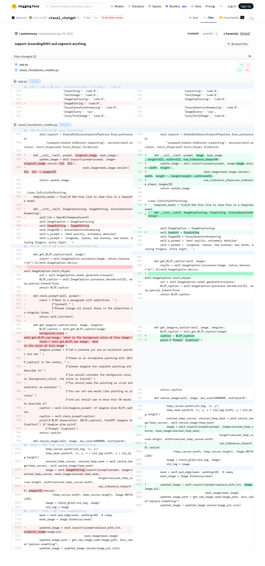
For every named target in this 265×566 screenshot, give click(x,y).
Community (233, 17)
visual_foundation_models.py (39, 70)
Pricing (210, 6)
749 (95, 17)
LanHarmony (28, 33)
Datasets (138, 6)
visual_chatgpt (62, 17)
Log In (232, 6)
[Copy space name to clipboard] (78, 17)
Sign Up (246, 6)
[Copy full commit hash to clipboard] (216, 34)
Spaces (156, 6)
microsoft (40, 17)
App (195, 17)
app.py (23, 64)
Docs (198, 6)
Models (119, 6)
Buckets (178, 6)
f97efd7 (245, 33)
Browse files (239, 44)
